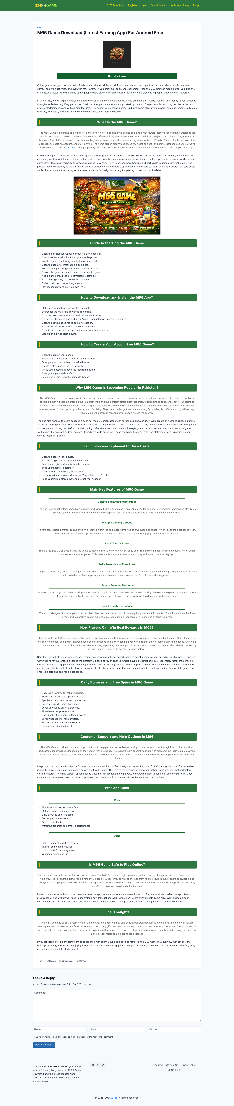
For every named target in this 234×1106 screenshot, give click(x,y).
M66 (40, 961)
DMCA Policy (174, 1070)
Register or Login (137, 5)
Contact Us (172, 1065)
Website (153, 1029)
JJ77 (70, 147)
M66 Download (66, 961)
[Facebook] (92, 1065)
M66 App (51, 961)
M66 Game (82, 961)
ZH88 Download (115, 5)
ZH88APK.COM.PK (57, 1066)
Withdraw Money (180, 5)
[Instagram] (103, 1065)
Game (39, 27)
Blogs (196, 5)
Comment (40, 992)
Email (95, 1029)
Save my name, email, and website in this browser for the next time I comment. (74, 1037)
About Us (158, 1065)
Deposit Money (158, 5)
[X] (98, 1065)
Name (38, 1029)
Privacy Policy (188, 1065)
